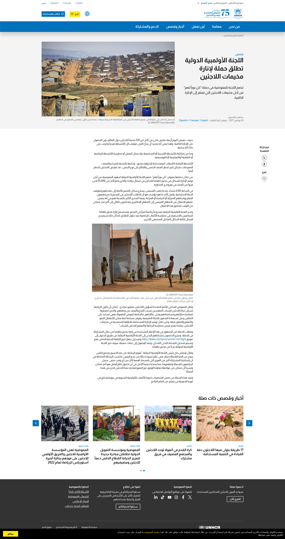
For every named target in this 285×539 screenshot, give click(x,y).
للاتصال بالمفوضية (78, 496)
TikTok (163, 497)
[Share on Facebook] (264, 164)
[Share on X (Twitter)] (264, 157)
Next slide (36, 423)
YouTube (169, 497)
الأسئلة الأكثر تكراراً (79, 491)
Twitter (190, 497)
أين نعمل (198, 26)
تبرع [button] (77, 14)
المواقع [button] (87, 13)
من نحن (234, 26)
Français (67, 3)
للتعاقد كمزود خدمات (77, 506)
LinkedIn (156, 497)
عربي (44, 3)
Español (54, 3)
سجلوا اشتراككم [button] (128, 506)
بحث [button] (96, 13)
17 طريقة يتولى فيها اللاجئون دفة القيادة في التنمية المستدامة (220, 452)
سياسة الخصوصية (89, 527)
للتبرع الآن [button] (235, 499)
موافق (10, 534)
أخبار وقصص (175, 26)
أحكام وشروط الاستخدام (66, 527)
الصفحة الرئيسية (236, 35)
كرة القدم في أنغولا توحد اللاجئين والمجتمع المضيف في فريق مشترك (169, 454)
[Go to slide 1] (143, 471)
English (79, 3)
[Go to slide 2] (140, 471)
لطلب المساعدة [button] (51, 14)
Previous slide (249, 423)
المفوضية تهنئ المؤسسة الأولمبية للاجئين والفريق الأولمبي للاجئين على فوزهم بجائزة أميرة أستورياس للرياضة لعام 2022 (65, 456)
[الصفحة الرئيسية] (222, 13)
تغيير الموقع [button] (206, 3)
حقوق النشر (47, 527)
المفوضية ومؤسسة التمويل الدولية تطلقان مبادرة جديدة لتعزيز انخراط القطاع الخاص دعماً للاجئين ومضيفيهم (117, 456)
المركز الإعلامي (80, 501)
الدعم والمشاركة (147, 26)
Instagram (176, 497)
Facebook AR (183, 497)
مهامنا (216, 26)
